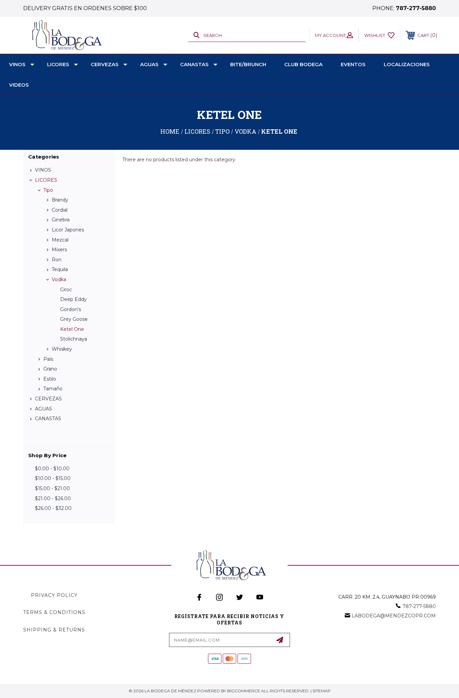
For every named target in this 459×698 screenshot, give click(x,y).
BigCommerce (243, 690)
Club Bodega (303, 64)
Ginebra (61, 220)
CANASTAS (194, 64)
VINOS (17, 64)
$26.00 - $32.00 (53, 508)
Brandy (60, 200)
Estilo (49, 379)
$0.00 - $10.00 (52, 469)
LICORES (58, 64)
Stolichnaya (73, 339)
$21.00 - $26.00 (53, 498)
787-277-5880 (416, 8)
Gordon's (70, 309)
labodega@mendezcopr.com (393, 616)
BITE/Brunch (248, 64)
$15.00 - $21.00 (52, 488)
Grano (50, 369)
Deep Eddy (73, 299)
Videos (19, 85)
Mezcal (60, 240)
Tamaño (52, 389)
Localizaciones (407, 64)
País (48, 359)
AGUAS (149, 64)
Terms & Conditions (54, 612)
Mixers (59, 250)
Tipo (48, 190)
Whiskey (62, 349)
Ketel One (72, 329)
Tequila (60, 269)
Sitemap (321, 690)
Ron (56, 260)
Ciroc (66, 290)
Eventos (353, 64)
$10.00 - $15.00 (53, 478)
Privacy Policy (54, 595)
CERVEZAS (105, 64)
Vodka (59, 279)
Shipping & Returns (54, 630)
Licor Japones (68, 230)
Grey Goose (74, 319)
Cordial (60, 210)
